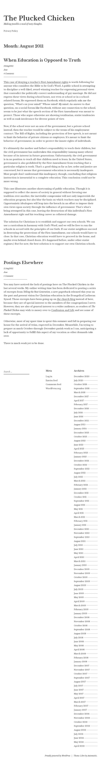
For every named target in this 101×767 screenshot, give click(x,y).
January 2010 (80, 565)
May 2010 (78, 553)
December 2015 (81, 420)
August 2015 (79, 424)
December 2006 (81, 714)
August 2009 (80, 585)
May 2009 (79, 597)
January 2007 (80, 710)
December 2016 (81, 408)
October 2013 (80, 436)
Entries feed (51, 380)
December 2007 (81, 666)
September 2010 (82, 537)
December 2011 (81, 493)
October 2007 (80, 674)
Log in (49, 376)
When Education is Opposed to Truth (42, 60)
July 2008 (78, 637)
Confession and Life (62, 310)
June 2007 (79, 690)
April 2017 (79, 400)
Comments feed (53, 384)
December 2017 (81, 396)
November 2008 (82, 621)
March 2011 (79, 517)
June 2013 (78, 445)
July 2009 (78, 589)
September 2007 (82, 678)
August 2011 (79, 505)
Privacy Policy (11, 31)
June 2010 (78, 549)
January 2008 (80, 661)
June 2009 (79, 593)
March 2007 (80, 702)
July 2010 (78, 545)
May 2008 (79, 645)
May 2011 (78, 509)
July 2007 (78, 686)
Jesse (5, 70)
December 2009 (81, 569)
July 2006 (78, 734)
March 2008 (80, 653)
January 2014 (80, 428)
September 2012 (81, 469)
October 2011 (80, 497)
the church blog (66, 299)
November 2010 (82, 533)
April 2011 (79, 513)
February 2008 (81, 658)
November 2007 (82, 670)
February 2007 (81, 706)
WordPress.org (53, 388)
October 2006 (80, 722)
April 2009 (79, 601)
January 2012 (80, 489)
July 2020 (78, 380)
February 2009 (81, 609)
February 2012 (81, 485)
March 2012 (79, 481)
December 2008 (81, 617)
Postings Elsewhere (23, 262)
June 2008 (79, 641)
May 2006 (79, 742)
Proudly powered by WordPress (57, 756)
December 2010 (81, 529)
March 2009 (80, 605)
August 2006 (80, 730)
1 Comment (8, 276)
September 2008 (82, 629)
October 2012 (80, 465)
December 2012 (81, 461)
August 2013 (79, 441)
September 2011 (81, 501)
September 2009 (82, 581)
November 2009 (82, 573)
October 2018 (80, 384)
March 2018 (79, 392)
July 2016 (78, 412)
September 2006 (82, 726)
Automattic (92, 756)
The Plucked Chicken (39, 18)
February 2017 (81, 404)
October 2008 (80, 625)
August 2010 (80, 541)
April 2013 (79, 449)
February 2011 (80, 521)
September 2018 (81, 388)
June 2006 (79, 738)
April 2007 (79, 698)
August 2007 (80, 682)
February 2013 (81, 453)
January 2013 (80, 457)
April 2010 (79, 557)
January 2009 (80, 613)
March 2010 (79, 561)
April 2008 (79, 649)
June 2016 (78, 416)
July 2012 (78, 477)
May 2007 (78, 694)
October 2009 (80, 577)
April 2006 (79, 746)
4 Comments (9, 73)
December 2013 (81, 433)
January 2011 (80, 525)
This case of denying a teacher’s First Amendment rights (36, 82)
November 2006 (82, 718)
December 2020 (81, 376)
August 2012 (79, 473)
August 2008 (80, 633)
